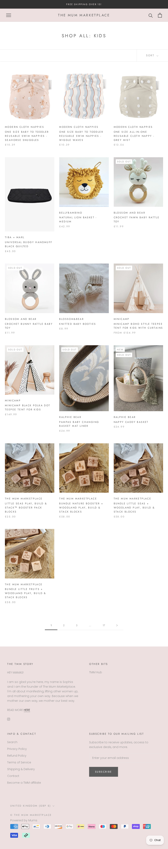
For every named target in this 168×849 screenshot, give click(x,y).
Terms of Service (19, 762)
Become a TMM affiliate (24, 783)
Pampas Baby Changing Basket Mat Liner (79, 424)
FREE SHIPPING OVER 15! (84, 4)
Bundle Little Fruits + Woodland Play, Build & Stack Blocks (25, 593)
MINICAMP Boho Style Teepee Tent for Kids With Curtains (138, 326)
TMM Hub (95, 672)
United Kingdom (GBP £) (30, 806)
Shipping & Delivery (21, 769)
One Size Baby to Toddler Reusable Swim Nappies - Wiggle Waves (81, 136)
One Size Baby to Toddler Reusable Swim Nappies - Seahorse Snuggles (27, 136)
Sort (151, 55)
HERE (27, 710)
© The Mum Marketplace (31, 815)
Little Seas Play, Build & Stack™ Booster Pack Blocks (26, 508)
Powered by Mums (23, 820)
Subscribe (103, 772)
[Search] (151, 15)
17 (104, 625)
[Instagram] (8, 719)
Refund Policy (16, 756)
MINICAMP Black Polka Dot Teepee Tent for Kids (27, 407)
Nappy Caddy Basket (131, 422)
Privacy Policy (17, 749)
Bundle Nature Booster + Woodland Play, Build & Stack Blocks (81, 508)
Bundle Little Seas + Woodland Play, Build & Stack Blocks (134, 508)
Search (12, 742)
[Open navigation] (8, 15)
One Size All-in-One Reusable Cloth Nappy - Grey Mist (134, 136)
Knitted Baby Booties (77, 324)
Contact (13, 776)
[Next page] (117, 625)
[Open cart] (160, 15)
